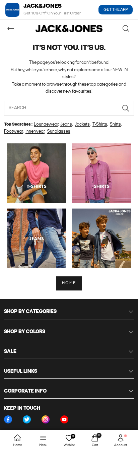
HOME (69, 283)
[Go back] (10, 28)
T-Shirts (99, 124)
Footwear (13, 131)
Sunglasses (58, 131)
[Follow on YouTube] (64, 419)
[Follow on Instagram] (46, 419)
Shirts (115, 124)
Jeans (66, 124)
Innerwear (35, 131)
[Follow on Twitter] (27, 419)
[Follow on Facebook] (8, 419)
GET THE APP (116, 10)
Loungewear (46, 124)
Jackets (82, 124)
